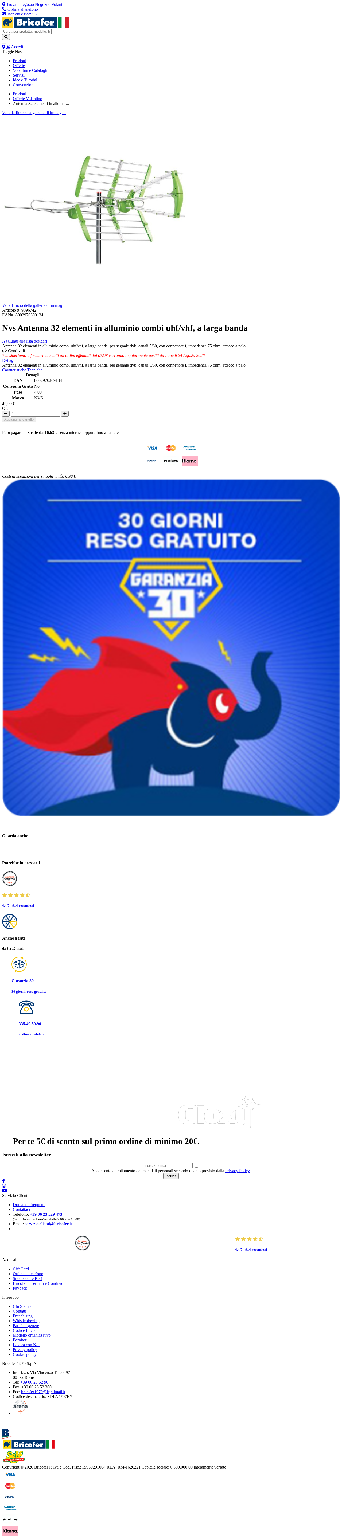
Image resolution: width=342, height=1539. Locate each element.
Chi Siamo (22, 1306)
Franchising (23, 1316)
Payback (20, 1288)
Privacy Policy (237, 1170)
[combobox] (27, 31)
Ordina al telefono (28, 1273)
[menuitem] (19, 60)
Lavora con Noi (26, 1344)
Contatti (19, 1311)
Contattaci (21, 1209)
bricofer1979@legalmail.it (43, 1391)
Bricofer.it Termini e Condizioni (40, 1283)
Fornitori (20, 1340)
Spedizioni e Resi (27, 1278)
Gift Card (21, 1269)
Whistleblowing (26, 1320)
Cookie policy (25, 1354)
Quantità (9, 408)
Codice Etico (24, 1330)
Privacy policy (25, 1349)
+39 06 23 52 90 (34, 1382)
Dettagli (8, 360)
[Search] (6, 37)
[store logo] (35, 26)
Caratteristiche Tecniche (22, 370)
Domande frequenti (29, 1204)
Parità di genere (26, 1325)
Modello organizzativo (32, 1335)
